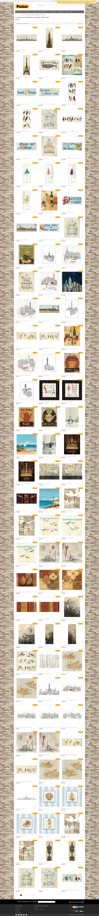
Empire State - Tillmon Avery (43, 375)
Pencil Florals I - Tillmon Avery (66, 510)
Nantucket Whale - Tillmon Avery (43, 77)
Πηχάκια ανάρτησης (53, 11)
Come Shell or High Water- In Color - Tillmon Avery (46, 239)
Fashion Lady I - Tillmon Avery (21, 185)
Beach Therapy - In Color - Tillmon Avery (22, 104)
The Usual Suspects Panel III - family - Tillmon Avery (70, 890)
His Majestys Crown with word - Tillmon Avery (23, 483)
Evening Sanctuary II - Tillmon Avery (67, 619)
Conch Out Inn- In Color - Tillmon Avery (22, 158)
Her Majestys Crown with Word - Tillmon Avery (69, 456)
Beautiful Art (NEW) (19, 11)
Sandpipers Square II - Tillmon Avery (22, 564)
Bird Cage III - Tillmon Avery (43, 158)
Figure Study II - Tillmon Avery (66, 564)
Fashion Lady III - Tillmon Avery (66, 185)
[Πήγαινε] (54, 902)
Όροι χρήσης (17, 909)
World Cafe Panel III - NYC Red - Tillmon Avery (46, 727)
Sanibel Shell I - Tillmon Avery (43, 808)
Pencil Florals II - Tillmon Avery (21, 537)
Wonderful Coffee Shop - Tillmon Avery (67, 375)
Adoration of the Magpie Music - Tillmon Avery (23, 673)
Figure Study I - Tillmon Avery (43, 564)
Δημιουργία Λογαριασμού (38, 909)
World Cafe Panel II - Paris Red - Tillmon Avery (23, 727)
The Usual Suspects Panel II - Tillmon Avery (23, 131)
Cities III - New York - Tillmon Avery (22, 239)
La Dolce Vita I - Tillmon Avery (21, 619)
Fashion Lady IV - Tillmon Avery (21, 212)
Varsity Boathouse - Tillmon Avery (21, 510)
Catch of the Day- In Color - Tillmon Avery (68, 212)
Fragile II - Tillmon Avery (20, 700)
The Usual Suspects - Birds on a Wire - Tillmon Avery (70, 131)
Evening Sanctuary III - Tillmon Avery (22, 646)
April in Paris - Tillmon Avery (66, 429)
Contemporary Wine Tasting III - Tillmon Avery (69, 348)
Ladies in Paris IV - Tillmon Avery (66, 402)
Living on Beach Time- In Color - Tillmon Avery (46, 104)
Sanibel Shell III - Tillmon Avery (21, 835)
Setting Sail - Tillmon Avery (20, 456)
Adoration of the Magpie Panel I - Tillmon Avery (23, 348)
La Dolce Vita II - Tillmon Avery (43, 619)
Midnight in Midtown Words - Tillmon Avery (68, 293)
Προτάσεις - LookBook (69, 11)
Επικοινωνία (17, 911)
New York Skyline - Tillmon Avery (21, 808)
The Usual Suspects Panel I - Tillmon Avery (68, 104)
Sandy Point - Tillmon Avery (43, 510)
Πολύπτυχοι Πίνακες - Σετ (43, 11)
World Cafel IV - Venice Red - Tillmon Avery (23, 375)
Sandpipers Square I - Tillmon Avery (67, 537)
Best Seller (34, 11)
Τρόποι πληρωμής (18, 912)
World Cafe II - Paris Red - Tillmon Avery (68, 266)
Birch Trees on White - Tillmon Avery (44, 673)
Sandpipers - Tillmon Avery (42, 537)
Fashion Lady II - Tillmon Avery (43, 185)
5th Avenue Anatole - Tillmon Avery (21, 77)
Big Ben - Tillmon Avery (20, 402)
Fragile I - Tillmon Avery (65, 673)
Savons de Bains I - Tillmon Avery (44, 483)
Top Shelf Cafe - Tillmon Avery (21, 429)
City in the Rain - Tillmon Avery (43, 456)
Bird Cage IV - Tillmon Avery (43, 131)
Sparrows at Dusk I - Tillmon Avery (44, 646)
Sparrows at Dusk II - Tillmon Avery (67, 646)
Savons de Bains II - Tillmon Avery (67, 483)
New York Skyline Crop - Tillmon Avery (44, 700)
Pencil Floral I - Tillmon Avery (66, 835)
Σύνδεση (35, 907)
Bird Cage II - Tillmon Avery (65, 239)
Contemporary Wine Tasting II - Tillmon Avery (46, 212)
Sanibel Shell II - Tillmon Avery (66, 808)
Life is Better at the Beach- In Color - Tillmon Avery (69, 158)
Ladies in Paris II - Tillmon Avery (43, 402)
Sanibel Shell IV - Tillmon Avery (43, 835)
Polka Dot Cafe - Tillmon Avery (21, 266)
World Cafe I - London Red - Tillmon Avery (45, 293)
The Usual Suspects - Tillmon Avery (67, 77)
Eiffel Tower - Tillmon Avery (43, 266)
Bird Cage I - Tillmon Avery (20, 293)
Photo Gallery (60, 11)
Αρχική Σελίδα (17, 14)
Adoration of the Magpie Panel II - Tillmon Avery (46, 348)
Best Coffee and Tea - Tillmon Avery (44, 429)
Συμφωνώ (87, 2)
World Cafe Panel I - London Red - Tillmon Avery (69, 700)
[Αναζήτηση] (56, 5)
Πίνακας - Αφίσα (27, 11)
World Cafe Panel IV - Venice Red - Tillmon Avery (69, 727)
